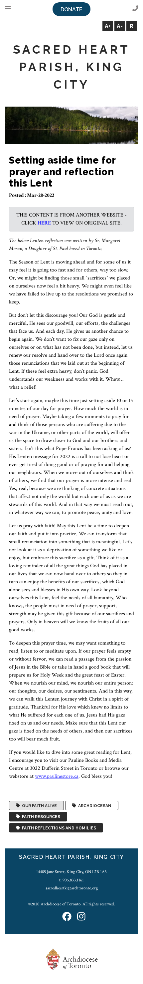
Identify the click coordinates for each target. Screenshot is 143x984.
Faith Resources (40, 816)
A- (120, 26)
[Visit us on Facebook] (67, 917)
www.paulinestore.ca (56, 776)
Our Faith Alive (38, 805)
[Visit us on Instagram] (81, 917)
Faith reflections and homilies (58, 827)
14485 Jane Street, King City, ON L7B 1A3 (71, 871)
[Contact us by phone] (135, 9)
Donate (71, 9)
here (44, 223)
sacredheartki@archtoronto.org (72, 888)
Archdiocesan (93, 805)
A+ (108, 26)
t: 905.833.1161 (71, 880)
